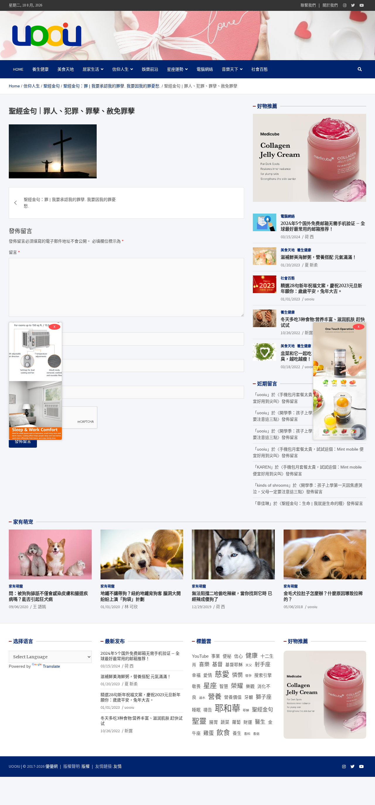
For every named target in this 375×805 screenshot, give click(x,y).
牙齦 (248, 697)
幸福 (196, 675)
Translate (51, 666)
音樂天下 (230, 69)
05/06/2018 (293, 606)
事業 (215, 656)
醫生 (260, 722)
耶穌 (246, 710)
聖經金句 (262, 710)
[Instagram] (345, 5)
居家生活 (91, 69)
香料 (247, 733)
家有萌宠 (23, 522)
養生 (237, 733)
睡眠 (196, 710)
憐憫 (237, 675)
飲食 (223, 732)
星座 (210, 685)
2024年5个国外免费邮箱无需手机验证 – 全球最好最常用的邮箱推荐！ (323, 226)
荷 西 (309, 236)
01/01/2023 (290, 299)
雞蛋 (208, 733)
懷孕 (248, 675)
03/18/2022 (290, 366)
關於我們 (330, 5)
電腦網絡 (205, 69)
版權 (85, 766)
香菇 (256, 733)
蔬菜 (225, 722)
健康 (252, 655)
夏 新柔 (311, 265)
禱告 (207, 710)
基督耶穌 (234, 664)
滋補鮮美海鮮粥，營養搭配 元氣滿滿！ (319, 257)
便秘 (227, 656)
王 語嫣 (39, 606)
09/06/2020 (18, 606)
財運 (247, 722)
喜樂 (204, 664)
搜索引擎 (263, 675)
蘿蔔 (236, 722)
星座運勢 (175, 69)
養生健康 (40, 69)
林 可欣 (131, 606)
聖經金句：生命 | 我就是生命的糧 (312, 503)
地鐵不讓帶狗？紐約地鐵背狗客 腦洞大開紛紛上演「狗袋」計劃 (140, 596)
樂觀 (250, 686)
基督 (217, 664)
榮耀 (237, 685)
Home (18, 69)
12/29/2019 (201, 606)
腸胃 (213, 722)
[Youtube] (361, 5)
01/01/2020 (110, 606)
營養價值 (233, 697)
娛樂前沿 (150, 69)
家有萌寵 (16, 586)
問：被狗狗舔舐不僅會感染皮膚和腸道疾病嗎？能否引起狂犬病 (48, 596)
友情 (117, 766)
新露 (309, 332)
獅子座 (264, 697)
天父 (249, 665)
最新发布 (115, 641)
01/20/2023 (290, 265)
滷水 (202, 697)
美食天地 (65, 69)
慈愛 (222, 674)
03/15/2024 (290, 236)
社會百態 (259, 69)
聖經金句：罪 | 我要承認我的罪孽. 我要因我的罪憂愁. (70, 202)
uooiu (309, 299)
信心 (238, 656)
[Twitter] (353, 5)
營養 (214, 696)
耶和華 (227, 708)
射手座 (262, 664)
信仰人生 (120, 69)
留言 (14, 252)
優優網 (51, 766)
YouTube (200, 656)
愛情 (207, 675)
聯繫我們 (308, 5)
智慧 (223, 686)
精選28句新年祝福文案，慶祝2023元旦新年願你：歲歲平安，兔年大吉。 (321, 288)
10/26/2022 (290, 332)
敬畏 (196, 686)
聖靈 (199, 721)
